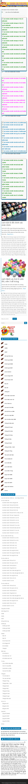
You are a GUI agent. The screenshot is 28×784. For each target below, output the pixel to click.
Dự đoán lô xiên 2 (8, 757)
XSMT (6, 352)
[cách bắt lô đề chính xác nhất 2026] (14, 211)
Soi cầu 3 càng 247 (13, 765)
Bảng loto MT (5, 703)
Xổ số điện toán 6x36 (10, 395)
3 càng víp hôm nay (13, 743)
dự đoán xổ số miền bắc (16, 302)
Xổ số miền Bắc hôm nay (9, 314)
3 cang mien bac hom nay (12, 742)
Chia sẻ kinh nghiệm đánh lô (19, 300)
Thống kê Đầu (8, 439)
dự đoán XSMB (8, 759)
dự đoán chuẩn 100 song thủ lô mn (10, 600)
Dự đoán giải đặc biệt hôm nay (15, 753)
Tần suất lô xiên (12, 775)
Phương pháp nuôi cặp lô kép (18, 253)
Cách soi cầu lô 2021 (5, 245)
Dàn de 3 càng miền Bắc (14, 751)
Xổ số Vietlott (5, 645)
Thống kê (7, 391)
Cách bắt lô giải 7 (20, 240)
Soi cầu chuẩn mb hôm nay (7, 535)
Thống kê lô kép (9, 435)
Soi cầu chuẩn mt (5, 558)
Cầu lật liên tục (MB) (9, 411)
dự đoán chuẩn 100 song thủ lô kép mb (11, 553)
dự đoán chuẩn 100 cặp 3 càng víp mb (10, 515)
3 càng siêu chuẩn (20, 742)
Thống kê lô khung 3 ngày (19, 254)
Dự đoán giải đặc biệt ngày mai (13, 754)
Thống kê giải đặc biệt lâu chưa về (13, 772)
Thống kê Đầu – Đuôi (10, 447)
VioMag (6, 782)
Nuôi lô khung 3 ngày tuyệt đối (16, 305)
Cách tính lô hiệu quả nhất (7, 300)
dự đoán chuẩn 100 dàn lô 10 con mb (10, 530)
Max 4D (6, 387)
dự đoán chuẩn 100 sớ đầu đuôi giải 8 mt (11, 570)
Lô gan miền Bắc (5, 305)
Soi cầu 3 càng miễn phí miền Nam (17, 766)
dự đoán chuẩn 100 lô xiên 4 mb (9, 548)
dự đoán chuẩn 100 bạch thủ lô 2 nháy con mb (12, 512)
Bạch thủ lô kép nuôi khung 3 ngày (12, 293)
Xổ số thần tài (8, 403)
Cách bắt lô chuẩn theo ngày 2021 (8, 240)
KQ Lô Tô (3, 701)
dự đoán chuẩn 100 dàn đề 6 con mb (10, 520)
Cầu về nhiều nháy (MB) (10, 419)
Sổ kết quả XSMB (9, 360)
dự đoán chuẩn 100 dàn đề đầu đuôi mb (11, 527)
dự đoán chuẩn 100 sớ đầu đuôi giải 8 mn (11, 595)
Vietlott (2, 633)
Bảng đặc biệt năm (23, 747)
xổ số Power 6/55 (9, 379)
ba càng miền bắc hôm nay (12, 745)
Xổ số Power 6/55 (6, 640)
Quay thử (3, 711)
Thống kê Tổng (8, 451)
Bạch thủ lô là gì (12, 747)
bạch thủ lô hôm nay (22, 746)
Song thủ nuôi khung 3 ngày (7, 254)
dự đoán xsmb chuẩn (20, 759)
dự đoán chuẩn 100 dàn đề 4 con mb (10, 517)
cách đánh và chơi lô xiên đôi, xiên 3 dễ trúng (13, 280)
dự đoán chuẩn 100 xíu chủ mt (9, 578)
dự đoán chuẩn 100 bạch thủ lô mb (10, 510)
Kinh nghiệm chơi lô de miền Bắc (19, 304)
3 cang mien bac (4, 742)
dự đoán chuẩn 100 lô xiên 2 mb (9, 542)
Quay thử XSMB (8, 474)
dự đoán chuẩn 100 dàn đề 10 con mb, (11, 525)
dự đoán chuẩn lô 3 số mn (8, 605)
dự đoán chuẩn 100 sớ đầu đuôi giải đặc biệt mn (13, 598)
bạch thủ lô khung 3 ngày (13, 295)
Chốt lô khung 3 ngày (6, 302)
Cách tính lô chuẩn (15, 245)
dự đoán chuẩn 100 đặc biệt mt (9, 565)
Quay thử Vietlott (9, 486)
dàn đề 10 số (5, 753)
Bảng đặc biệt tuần (17, 748)
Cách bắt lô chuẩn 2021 (19, 238)
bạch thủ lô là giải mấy (5, 747)
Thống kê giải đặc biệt (21, 309)
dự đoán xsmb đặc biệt (19, 761)
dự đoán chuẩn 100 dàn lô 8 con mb (10, 540)
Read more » (10, 234)
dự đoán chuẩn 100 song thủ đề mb (10, 550)
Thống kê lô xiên (9, 431)
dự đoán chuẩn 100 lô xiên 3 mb (9, 545)
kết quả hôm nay (9, 356)
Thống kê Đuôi (8, 443)
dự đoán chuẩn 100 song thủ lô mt (10, 575)
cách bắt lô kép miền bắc (17, 242)
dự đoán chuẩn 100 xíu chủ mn (9, 603)
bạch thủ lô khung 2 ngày (10, 237)
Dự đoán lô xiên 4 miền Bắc (20, 757)
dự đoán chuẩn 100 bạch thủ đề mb (10, 505)
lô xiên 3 (4, 765)
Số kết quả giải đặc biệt (19, 770)
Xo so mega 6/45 (9, 375)
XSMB (6, 344)
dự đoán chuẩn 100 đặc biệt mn (9, 590)
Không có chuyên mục (13, 763)
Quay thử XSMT (8, 482)
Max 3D (6, 383)
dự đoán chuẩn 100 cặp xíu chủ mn (10, 588)
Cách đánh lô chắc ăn (14, 297)
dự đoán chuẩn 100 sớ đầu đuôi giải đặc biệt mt (13, 573)
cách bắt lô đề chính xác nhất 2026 (12, 223)
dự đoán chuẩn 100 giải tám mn (9, 593)
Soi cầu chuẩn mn (5, 583)
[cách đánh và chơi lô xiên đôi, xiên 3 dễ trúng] (14, 268)
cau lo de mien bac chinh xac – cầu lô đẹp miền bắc (12, 498)
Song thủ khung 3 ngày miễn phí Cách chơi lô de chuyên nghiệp (13, 307)
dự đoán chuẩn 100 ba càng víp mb (10, 502)
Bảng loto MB (5, 708)
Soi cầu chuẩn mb (5, 500)
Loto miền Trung (9, 470)
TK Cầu (2, 661)
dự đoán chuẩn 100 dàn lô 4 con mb (10, 532)
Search (14, 318)
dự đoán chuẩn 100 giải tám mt (9, 568)
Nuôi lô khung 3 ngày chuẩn (15, 251)
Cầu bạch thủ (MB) (9, 407)
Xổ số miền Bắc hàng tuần (13, 312)
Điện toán (3, 651)
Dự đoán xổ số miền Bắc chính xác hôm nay (14, 761)
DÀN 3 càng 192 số (12, 750)
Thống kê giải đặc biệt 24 (7, 771)
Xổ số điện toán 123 (9, 399)
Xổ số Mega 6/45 (6, 643)
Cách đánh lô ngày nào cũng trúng (18, 244)
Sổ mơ (6, 490)
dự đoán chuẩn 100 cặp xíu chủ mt (10, 563)
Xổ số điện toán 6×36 (7, 658)
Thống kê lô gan (9, 427)
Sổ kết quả (3, 623)
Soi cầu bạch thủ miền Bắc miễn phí (9, 767)
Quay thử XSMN (8, 478)
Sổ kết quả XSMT (9, 368)
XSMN (6, 348)
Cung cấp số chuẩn (5, 608)
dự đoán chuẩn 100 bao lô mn (9, 585)
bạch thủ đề (18, 747)
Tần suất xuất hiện (9, 455)
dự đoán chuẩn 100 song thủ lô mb (10, 555)
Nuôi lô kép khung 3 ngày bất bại (17, 249)
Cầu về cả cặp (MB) (9, 415)
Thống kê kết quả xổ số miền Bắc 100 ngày (10, 311)
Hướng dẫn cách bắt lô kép (18, 247)
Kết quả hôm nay (5, 621)
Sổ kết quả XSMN (9, 364)
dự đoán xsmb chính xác (7, 761)
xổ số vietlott (8, 371)
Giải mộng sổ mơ (5, 611)
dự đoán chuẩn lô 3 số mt (8, 580)
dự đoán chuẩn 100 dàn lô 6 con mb (10, 537)
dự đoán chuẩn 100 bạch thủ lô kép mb (11, 507)
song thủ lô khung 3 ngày (10, 309)
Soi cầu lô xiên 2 (16, 768)
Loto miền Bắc (8, 462)
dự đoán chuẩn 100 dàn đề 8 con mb (10, 522)
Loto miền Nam (8, 466)
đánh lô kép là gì (8, 247)
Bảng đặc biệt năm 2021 (7, 749)
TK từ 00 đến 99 (8, 458)
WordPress (24, 782)
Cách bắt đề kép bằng (9, 238)
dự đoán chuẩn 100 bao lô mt (9, 560)
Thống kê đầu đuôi (9, 423)
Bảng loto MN (5, 706)
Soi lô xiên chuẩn (8, 770)
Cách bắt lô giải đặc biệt (6, 242)
